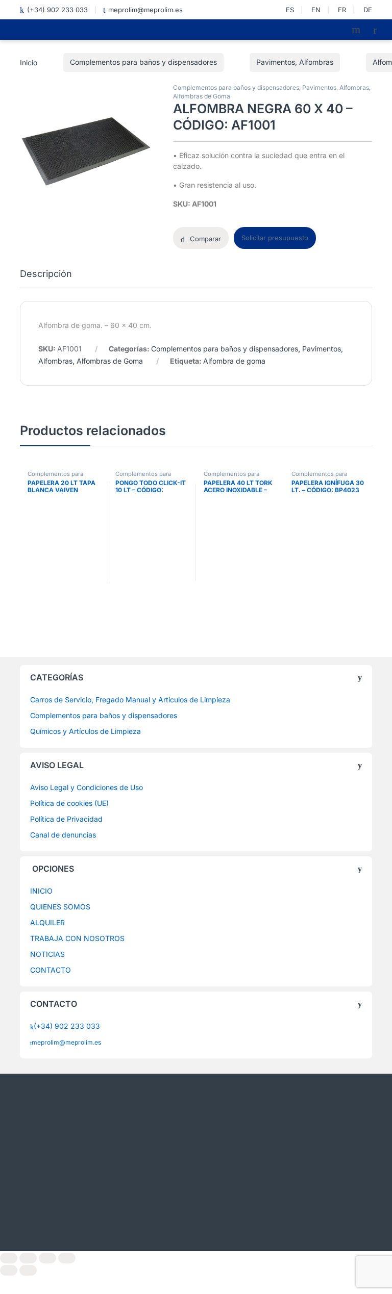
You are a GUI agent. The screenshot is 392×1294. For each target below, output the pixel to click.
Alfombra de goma (234, 361)
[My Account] (378, 29)
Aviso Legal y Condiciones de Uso (86, 787)
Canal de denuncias (63, 834)
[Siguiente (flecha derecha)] (28, 1270)
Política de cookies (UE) (69, 803)
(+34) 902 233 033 (57, 10)
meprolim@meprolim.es (145, 10)
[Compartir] (47, 1258)
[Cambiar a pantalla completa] (28, 1258)
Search (357, 29)
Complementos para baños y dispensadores (143, 62)
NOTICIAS (47, 954)
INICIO (41, 890)
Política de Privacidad (66, 819)
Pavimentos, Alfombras (294, 62)
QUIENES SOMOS (60, 906)
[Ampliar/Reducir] (8, 1258)
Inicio (28, 62)
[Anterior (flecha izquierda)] (8, 1270)
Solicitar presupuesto (274, 238)
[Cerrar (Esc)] (67, 1258)
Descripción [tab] (46, 274)
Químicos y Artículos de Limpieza (85, 731)
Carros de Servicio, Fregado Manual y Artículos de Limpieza (130, 699)
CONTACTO (50, 970)
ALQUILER (47, 922)
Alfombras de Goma (201, 96)
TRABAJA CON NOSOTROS (77, 938)
